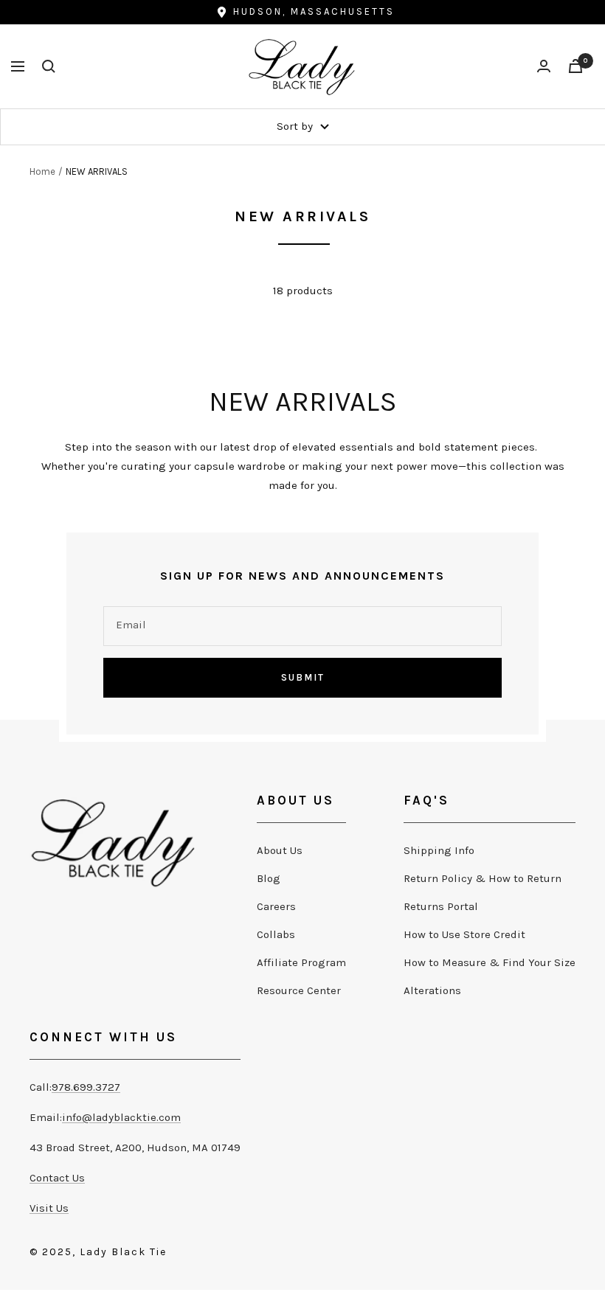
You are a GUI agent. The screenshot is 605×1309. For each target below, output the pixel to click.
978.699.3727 (86, 1087)
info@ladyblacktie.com (121, 1117)
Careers (276, 906)
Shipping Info (439, 850)
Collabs (276, 934)
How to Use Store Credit (464, 934)
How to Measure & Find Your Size (489, 962)
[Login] (543, 66)
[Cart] (575, 66)
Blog (268, 878)
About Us (279, 850)
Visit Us (49, 1208)
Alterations (432, 990)
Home (42, 171)
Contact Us (57, 1177)
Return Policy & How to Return (482, 878)
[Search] (48, 66)
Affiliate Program (301, 962)
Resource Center (299, 990)
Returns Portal (441, 906)
